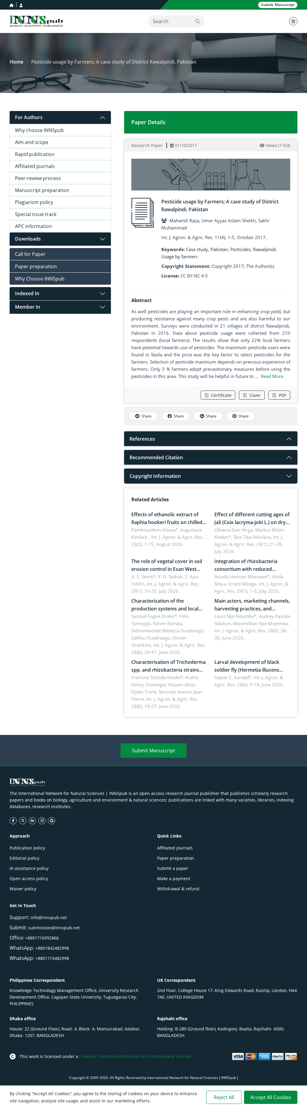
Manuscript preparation (42, 190)
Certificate (221, 395)
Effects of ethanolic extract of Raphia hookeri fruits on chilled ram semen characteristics (166, 522)
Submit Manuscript (153, 750)
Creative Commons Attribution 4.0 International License (135, 1056)
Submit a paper (172, 868)
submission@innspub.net (54, 928)
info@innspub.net (49, 917)
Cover (255, 395)
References (142, 439)
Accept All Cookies (270, 1097)
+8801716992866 (42, 938)
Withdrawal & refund (178, 889)
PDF (282, 395)
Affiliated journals (35, 166)
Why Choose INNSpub (39, 278)
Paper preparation (36, 266)
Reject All (224, 1097)
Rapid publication (35, 154)
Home (16, 61)
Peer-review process (38, 178)
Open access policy (29, 878)
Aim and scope (31, 142)
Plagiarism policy (34, 202)
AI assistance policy (29, 868)
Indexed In (27, 293)
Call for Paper (30, 254)
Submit (277, 4)
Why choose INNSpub (39, 130)
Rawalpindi (264, 249)
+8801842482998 (52, 948)
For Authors (29, 117)
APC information (33, 226)
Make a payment (173, 878)
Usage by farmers (179, 256)
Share (146, 416)
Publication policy (27, 848)
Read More (272, 376)
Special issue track (35, 214)
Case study (197, 249)
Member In (27, 307)
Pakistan (219, 249)
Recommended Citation (156, 457)
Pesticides (240, 249)
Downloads (28, 238)
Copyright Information (155, 476)
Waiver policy (23, 889)
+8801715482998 (52, 958)
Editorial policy (24, 858)
